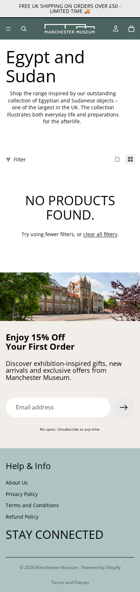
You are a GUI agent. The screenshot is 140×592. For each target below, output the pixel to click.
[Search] (24, 29)
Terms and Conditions (32, 505)
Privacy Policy (22, 493)
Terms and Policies (70, 582)
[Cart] (131, 29)
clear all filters (100, 234)
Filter (20, 159)
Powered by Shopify (101, 567)
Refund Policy (22, 516)
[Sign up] (123, 407)
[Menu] (8, 28)
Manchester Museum (57, 567)
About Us (17, 482)
